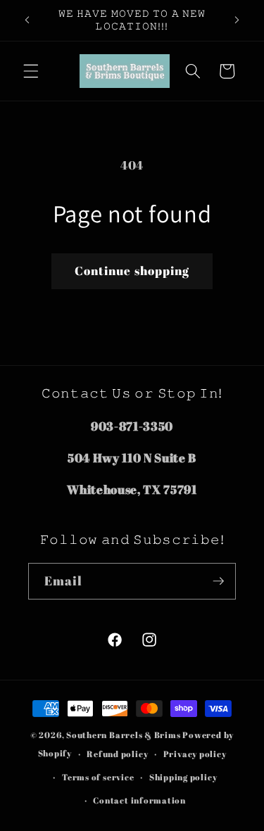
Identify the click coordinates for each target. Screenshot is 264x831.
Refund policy (117, 754)
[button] (31, 71)
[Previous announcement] (27, 20)
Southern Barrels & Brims (123, 735)
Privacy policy (195, 754)
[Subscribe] (218, 581)
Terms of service (98, 777)
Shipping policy (183, 777)
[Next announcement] (237, 20)
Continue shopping (132, 271)
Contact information (139, 800)
